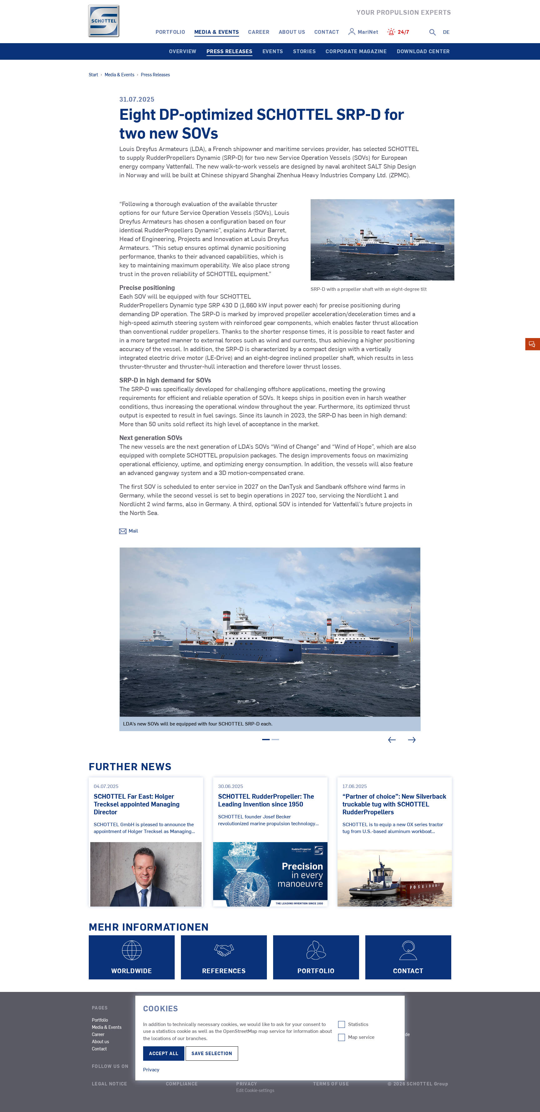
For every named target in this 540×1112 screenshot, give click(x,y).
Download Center (423, 51)
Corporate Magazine (356, 51)
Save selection (212, 1053)
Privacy (246, 1083)
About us (292, 31)
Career (259, 31)
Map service (361, 1037)
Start (93, 74)
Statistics (358, 1024)
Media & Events (216, 31)
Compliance (182, 1083)
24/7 (403, 31)
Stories (304, 51)
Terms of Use (331, 1083)
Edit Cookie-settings (255, 1090)
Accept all (163, 1053)
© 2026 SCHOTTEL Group (418, 1083)
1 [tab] (266, 740)
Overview (183, 51)
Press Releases (229, 51)
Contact (326, 31)
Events (272, 51)
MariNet (368, 31)
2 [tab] (275, 740)
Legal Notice (109, 1083)
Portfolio (170, 31)
